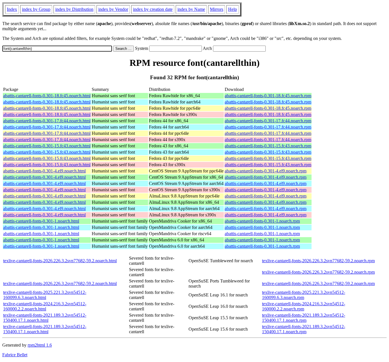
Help (232, 9)
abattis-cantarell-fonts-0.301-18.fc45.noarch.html (47, 95)
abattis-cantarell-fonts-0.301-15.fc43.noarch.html (47, 145)
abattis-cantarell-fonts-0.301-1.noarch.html (41, 221)
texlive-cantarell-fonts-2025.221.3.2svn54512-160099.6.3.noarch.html (44, 295)
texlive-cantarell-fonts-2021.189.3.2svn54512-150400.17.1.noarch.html (44, 318)
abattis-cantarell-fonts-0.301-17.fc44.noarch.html (47, 120)
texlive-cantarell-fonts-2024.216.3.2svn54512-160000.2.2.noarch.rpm (303, 306)
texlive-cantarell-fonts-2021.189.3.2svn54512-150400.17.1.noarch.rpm (303, 318)
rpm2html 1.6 (40, 345)
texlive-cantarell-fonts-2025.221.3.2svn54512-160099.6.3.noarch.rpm (303, 295)
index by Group (36, 9)
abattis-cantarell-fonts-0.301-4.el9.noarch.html (44, 170)
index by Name (191, 9)
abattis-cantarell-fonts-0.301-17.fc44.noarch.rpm (268, 120)
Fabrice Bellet (14, 354)
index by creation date (153, 9)
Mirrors (216, 9)
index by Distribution (74, 9)
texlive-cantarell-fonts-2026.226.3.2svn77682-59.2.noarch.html (60, 260)
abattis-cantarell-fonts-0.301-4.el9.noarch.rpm (265, 170)
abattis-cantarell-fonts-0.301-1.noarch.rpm (262, 221)
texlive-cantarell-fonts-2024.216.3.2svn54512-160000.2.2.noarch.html (44, 306)
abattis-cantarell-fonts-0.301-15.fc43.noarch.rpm (268, 145)
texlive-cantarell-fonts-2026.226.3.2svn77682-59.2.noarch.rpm (318, 260)
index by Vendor (113, 9)
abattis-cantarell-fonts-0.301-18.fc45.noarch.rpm (268, 95)
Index (12, 9)
